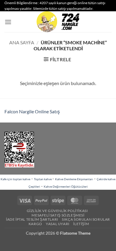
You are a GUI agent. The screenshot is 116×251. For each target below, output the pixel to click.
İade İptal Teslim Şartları (32, 219)
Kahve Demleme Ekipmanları (74, 179)
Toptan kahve (43, 179)
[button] (8, 22)
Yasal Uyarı (58, 224)
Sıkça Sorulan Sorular (86, 219)
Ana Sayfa (21, 42)
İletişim (81, 224)
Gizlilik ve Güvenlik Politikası (57, 210)
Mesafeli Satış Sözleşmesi (58, 215)
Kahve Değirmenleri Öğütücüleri (66, 186)
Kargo (35, 224)
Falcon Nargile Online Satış (32, 111)
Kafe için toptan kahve (15, 179)
